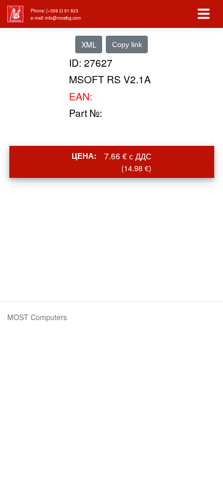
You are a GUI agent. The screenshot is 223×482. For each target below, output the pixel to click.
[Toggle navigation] (204, 14)
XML (88, 44)
